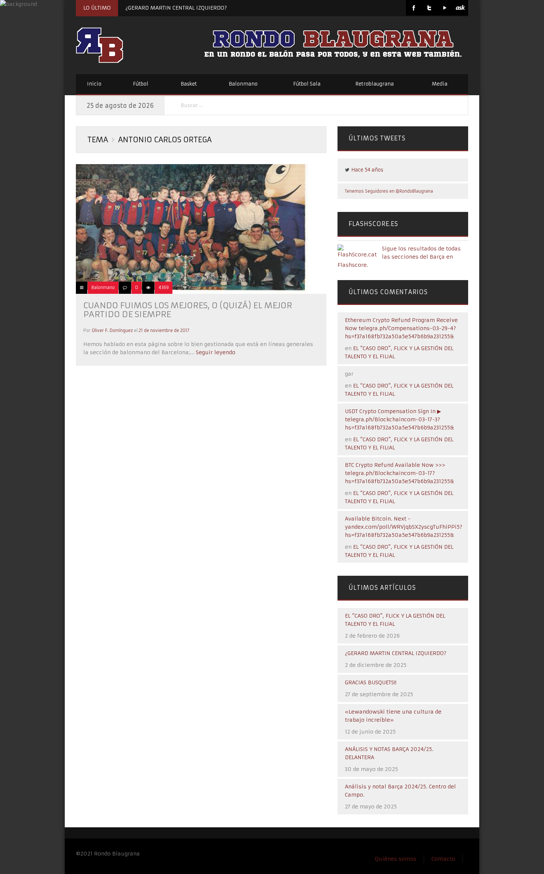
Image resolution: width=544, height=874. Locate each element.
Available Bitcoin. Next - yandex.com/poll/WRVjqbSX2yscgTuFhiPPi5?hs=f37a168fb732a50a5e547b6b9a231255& (403, 526)
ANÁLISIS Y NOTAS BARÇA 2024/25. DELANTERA (389, 753)
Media (439, 84)
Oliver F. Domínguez (112, 330)
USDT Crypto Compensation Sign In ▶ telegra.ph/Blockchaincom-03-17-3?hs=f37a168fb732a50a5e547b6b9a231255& (399, 419)
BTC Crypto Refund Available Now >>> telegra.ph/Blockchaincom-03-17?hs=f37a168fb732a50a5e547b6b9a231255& (399, 473)
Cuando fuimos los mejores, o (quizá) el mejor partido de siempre (187, 309)
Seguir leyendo (214, 352)
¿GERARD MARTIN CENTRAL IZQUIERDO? (176, 7)
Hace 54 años (367, 170)
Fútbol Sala (306, 84)
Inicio (94, 84)
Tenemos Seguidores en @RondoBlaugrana (389, 191)
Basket (189, 84)
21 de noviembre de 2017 (164, 330)
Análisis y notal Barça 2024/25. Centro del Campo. (400, 790)
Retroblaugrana (374, 84)
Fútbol (140, 84)
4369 (163, 287)
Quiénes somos (395, 858)
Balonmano (243, 84)
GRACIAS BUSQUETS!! (370, 682)
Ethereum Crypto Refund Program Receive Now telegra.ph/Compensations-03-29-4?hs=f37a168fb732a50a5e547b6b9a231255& (401, 328)
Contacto (443, 858)
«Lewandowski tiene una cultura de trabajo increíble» (393, 715)
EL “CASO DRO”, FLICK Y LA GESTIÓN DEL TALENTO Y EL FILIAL (395, 619)
